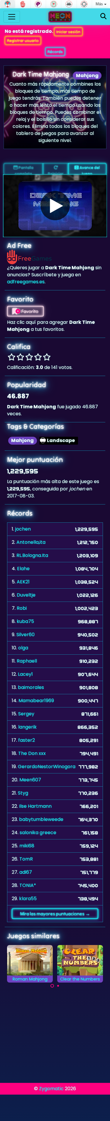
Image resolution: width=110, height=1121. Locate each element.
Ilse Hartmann (35, 806)
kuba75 (25, 621)
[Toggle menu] (12, 17)
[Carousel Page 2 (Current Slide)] (58, 986)
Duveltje (26, 595)
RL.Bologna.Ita (32, 555)
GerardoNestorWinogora (46, 766)
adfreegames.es (26, 281)
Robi (22, 608)
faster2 (26, 740)
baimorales (31, 687)
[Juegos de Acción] (84, 4)
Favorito (29, 311)
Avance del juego (89, 170)
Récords (55, 51)
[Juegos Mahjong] (53, 4)
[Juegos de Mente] (38, 4)
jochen (23, 529)
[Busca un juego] (103, 16)
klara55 (28, 898)
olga (23, 647)
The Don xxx (32, 753)
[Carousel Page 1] (52, 986)
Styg (23, 793)
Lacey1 (25, 674)
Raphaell (27, 661)
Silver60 (25, 634)
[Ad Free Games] (22, 4)
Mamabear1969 (36, 700)
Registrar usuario (23, 40)
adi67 (25, 872)
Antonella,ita (30, 542)
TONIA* (27, 885)
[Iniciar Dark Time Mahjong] (55, 205)
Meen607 (30, 779)
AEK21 (23, 581)
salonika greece (38, 832)
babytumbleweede (41, 819)
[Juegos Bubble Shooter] (7, 4)
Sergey (26, 713)
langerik (27, 727)
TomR (26, 859)
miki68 (26, 845)
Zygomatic (51, 1088)
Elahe (23, 568)
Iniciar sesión (68, 31)
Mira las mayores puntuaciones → (55, 914)
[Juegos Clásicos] (68, 4)
